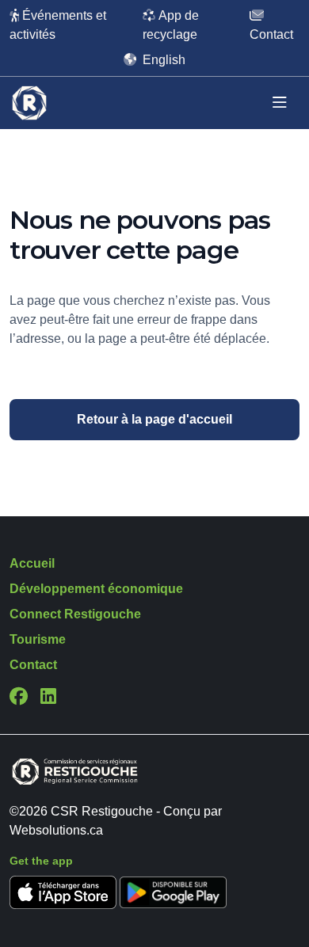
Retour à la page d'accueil (154, 419)
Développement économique (96, 588)
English (164, 60)
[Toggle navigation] (279, 103)
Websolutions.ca (56, 830)
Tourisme (38, 639)
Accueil (32, 563)
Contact (33, 664)
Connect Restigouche (75, 614)
